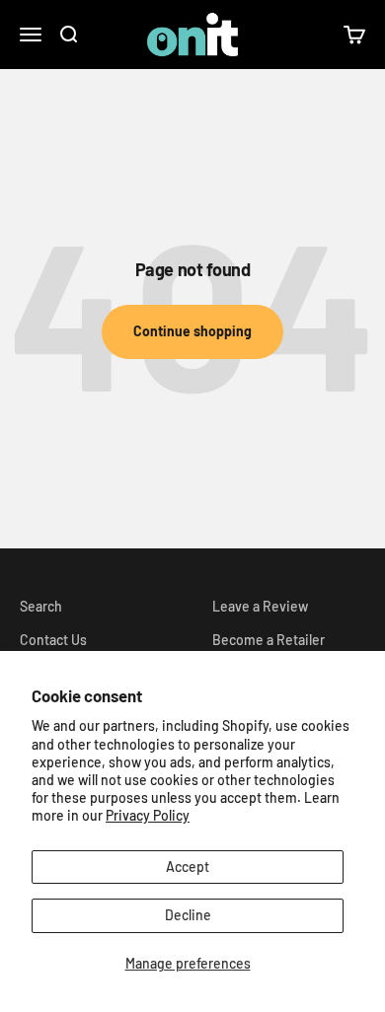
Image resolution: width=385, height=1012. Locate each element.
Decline (188, 914)
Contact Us (53, 639)
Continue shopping (192, 331)
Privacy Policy (148, 815)
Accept (187, 866)
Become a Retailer (268, 639)
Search (41, 606)
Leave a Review (260, 606)
